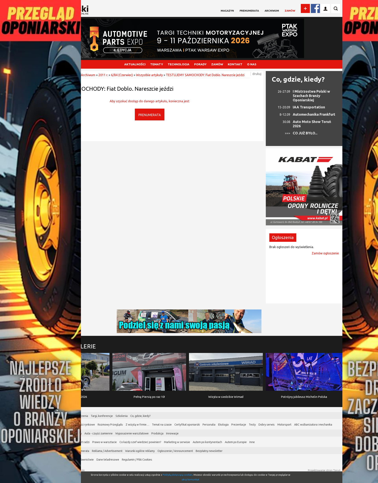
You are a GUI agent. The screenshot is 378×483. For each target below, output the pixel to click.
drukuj (256, 74)
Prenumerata (249, 10)
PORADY (200, 64)
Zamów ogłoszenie (325, 253)
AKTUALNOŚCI (134, 64)
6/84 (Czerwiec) (122, 75)
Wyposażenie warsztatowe (132, 433)
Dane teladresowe (107, 459)
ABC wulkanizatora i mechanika (313, 424)
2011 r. (103, 75)
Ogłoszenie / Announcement (175, 451)
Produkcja (157, 433)
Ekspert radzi (81, 442)
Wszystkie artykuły (149, 75)
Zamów (290, 10)
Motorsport (284, 424)
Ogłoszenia (283, 237)
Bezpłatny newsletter (209, 451)
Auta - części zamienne (98, 433)
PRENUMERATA (149, 115)
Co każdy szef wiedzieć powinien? (140, 442)
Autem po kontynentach (207, 442)
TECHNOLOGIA (178, 64)
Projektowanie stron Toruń (324, 470)
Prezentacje (238, 424)
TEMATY (156, 64)
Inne (252, 442)
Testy (252, 424)
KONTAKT (235, 64)
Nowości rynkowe (84, 424)
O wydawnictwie (83, 459)
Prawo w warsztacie (104, 442)
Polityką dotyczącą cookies (177, 475)
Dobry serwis (266, 424)
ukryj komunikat (190, 479)
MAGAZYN (227, 10)
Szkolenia (122, 415)
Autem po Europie (236, 442)
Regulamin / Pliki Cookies (137, 459)
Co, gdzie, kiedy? (298, 79)
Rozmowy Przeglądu (110, 424)
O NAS (251, 64)
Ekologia (223, 424)
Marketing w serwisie (177, 442)
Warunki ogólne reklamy (140, 451)
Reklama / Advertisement (107, 451)
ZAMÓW (217, 64)
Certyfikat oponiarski (187, 424)
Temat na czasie (162, 424)
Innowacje (172, 433)
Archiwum (272, 10)
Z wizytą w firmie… (137, 424)
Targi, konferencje (102, 415)
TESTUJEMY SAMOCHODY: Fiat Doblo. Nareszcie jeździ (205, 75)
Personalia (209, 424)
